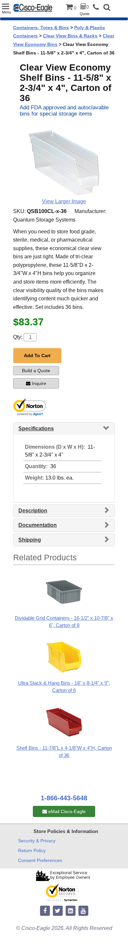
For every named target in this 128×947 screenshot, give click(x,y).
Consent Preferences (40, 860)
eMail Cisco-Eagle (66, 811)
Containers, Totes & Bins (41, 27)
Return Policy (32, 850)
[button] (106, 8)
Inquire (39, 383)
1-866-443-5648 (64, 798)
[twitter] (58, 911)
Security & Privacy (36, 840)
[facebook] (45, 911)
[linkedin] (70, 911)
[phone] (97, 7)
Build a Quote (36, 370)
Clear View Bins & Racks (70, 35)
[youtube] (83, 911)
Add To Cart (37, 355)
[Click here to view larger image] (64, 160)
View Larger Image (64, 201)
